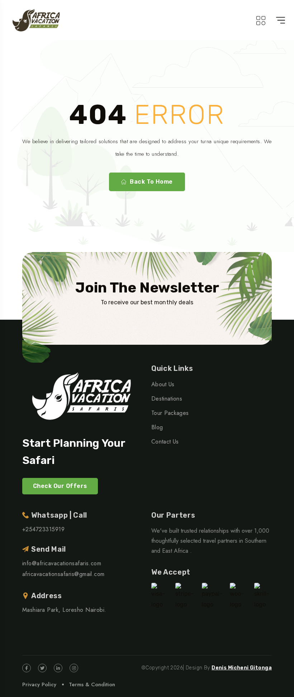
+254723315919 (43, 529)
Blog (157, 427)
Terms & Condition (92, 684)
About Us (163, 384)
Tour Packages (170, 413)
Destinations (166, 399)
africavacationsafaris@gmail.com (63, 574)
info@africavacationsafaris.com (61, 563)
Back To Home (151, 181)
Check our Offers (60, 486)
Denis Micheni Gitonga (242, 668)
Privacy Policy (39, 684)
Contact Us (165, 441)
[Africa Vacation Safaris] (36, 20)
